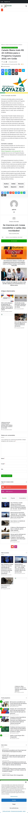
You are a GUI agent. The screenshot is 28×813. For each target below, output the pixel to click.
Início (3, 44)
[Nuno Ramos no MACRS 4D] (5, 523)
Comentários (22, 498)
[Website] (14, 212)
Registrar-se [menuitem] (7, 1)
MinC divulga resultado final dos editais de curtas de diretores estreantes (21, 324)
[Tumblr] (13, 70)
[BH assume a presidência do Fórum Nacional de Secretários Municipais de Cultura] (5, 704)
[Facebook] (2, 70)
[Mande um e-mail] (6, 61)
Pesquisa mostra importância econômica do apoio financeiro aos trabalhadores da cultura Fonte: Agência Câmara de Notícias (18, 720)
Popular (13, 498)
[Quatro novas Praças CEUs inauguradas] (5, 737)
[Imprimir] (16, 73)
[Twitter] (6, 70)
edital (13, 183)
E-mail (3, 463)
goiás (6, 187)
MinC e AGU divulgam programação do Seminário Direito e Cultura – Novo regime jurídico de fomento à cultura (7, 306)
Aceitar (14, 800)
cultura (7, 183)
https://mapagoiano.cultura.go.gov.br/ (11, 151)
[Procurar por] (26, 6)
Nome (3, 458)
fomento (21, 183)
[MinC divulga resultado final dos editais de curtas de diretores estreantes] (21, 317)
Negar (14, 804)
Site (2, 469)
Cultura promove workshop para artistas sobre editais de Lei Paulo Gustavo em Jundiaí (6, 425)
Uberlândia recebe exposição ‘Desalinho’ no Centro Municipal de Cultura (20, 305)
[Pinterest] (16, 70)
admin (4, 61)
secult (21, 187)
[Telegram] (9, 73)
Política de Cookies (6, 811)
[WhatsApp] (6, 73)
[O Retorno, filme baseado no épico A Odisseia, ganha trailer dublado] (5, 529)
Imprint (24, 811)
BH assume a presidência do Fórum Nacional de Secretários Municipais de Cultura (18, 703)
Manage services (14, 796)
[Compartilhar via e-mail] (13, 73)
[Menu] (2, 6)
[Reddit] (20, 70)
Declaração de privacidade (16, 811)
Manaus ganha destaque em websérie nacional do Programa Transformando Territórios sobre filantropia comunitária (18, 537)
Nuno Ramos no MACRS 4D (17, 521)
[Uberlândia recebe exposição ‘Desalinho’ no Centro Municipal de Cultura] (21, 298)
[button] (26, 782)
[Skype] (23, 70)
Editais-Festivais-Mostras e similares (14, 44)
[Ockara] (8, 6)
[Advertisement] (14, 27)
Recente (4, 498)
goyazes (14, 187)
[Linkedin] (9, 70)
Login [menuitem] (2, 1)
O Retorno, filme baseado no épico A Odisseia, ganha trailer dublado (18, 529)
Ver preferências (14, 808)
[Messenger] (2, 73)
